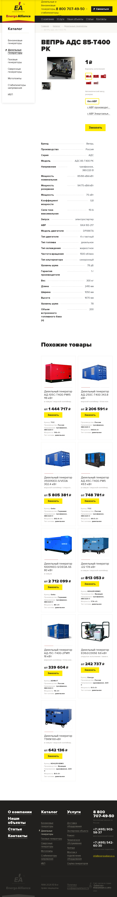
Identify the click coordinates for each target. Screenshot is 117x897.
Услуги (60, 19)
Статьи (89, 19)
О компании (47, 19)
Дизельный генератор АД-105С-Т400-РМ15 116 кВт (58, 396)
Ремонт (70, 835)
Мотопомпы (47, 851)
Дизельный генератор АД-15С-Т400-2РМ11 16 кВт (58, 654)
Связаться (102, 9)
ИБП (43, 863)
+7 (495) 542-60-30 (103, 844)
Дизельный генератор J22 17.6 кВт (95, 567)
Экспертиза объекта (77, 831)
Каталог (15, 29)
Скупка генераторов (77, 863)
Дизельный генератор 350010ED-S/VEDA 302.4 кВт (58, 482)
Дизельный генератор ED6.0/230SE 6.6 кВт (95, 653)
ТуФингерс (98, 885)
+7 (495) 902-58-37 (103, 831)
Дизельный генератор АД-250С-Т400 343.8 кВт (95, 396)
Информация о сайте (102, 887)
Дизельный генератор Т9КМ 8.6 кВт (58, 739)
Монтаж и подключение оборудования (74, 855)
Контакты (101, 19)
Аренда (71, 848)
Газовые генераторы (51, 838)
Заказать (95, 127)
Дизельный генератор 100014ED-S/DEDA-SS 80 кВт (58, 568)
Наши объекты (75, 19)
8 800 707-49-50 (70, 9)
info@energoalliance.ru (104, 856)
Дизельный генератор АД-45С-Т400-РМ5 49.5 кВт (95, 482)
